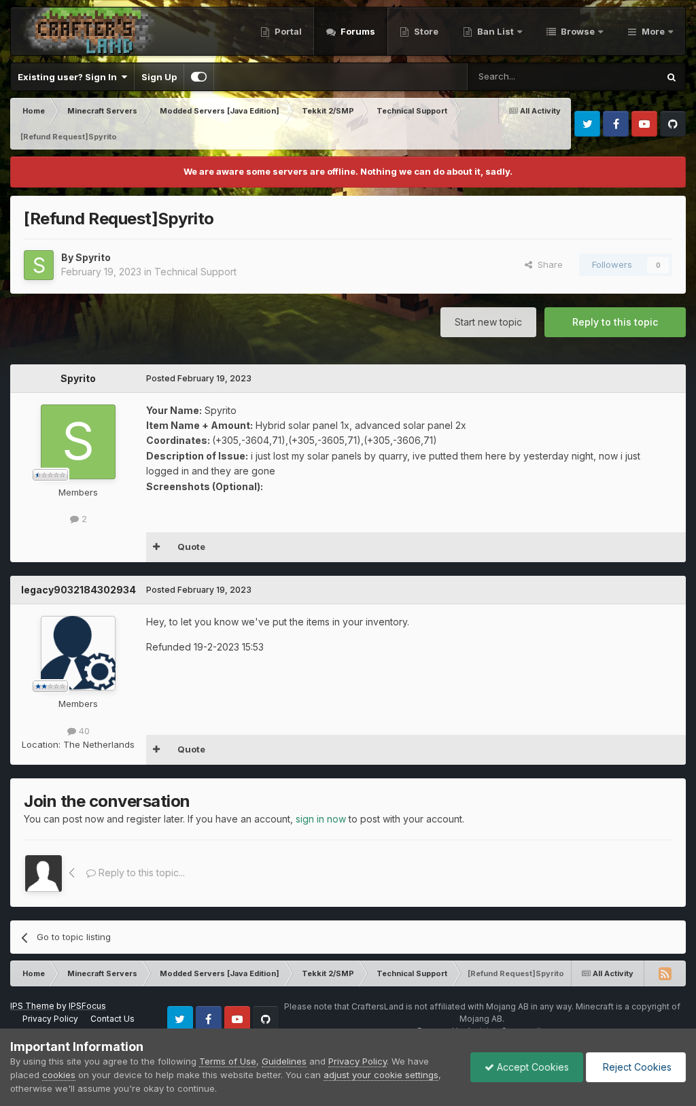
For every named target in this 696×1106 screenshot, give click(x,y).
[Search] (671, 76)
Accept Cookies (531, 1067)
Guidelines (284, 1061)
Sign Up (159, 76)
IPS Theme (32, 1006)
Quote (191, 546)
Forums (356, 31)
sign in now (321, 819)
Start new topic (488, 322)
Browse (577, 31)
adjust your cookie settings (381, 1074)
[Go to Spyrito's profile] (39, 265)
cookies (58, 1074)
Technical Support (195, 271)
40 (83, 730)
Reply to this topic (615, 322)
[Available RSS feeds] (665, 973)
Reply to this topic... (140, 872)
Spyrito (93, 257)
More (653, 31)
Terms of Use (227, 1061)
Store (425, 31)
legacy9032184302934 (78, 589)
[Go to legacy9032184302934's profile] (78, 653)
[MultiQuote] (156, 547)
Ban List (495, 31)
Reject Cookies (636, 1067)
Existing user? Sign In (69, 76)
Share (547, 264)
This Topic (618, 76)
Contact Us (112, 1019)
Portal (287, 31)
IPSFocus (87, 1006)
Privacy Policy (50, 1019)
